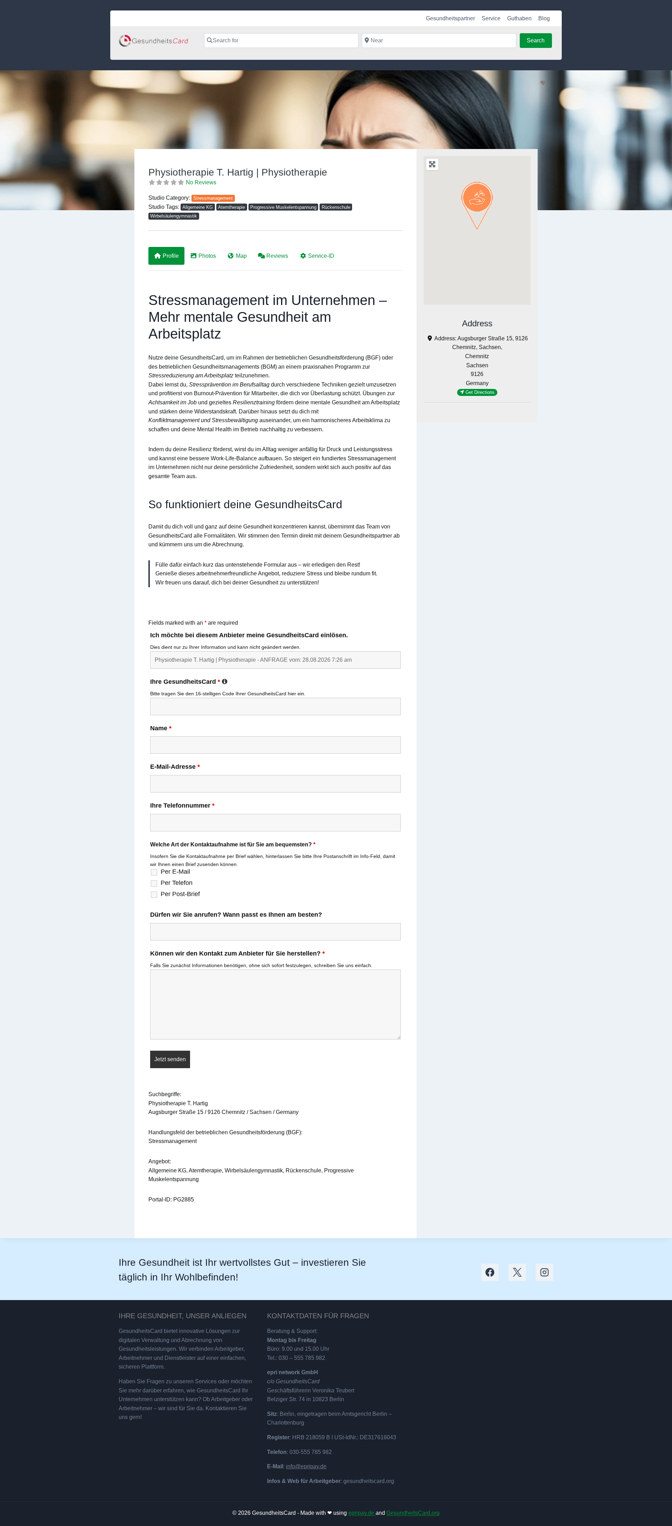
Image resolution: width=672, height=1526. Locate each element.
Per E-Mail (175, 871)
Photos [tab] (207, 256)
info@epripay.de (306, 1466)
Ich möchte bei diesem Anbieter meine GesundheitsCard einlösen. (249, 635)
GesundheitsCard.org (413, 1513)
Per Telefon (176, 882)
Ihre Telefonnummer (182, 805)
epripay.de (362, 1513)
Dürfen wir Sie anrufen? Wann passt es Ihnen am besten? (236, 914)
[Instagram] (544, 1273)
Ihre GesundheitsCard (188, 681)
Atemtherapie (231, 207)
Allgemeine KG (197, 207)
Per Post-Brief (180, 893)
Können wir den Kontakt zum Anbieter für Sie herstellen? (237, 953)
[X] (517, 1273)
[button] (477, 206)
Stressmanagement (213, 198)
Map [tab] (241, 256)
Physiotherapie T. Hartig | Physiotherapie (237, 172)
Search (539, 40)
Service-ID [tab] (321, 256)
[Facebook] (490, 1273)
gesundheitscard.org (368, 1481)
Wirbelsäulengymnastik (173, 216)
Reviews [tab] (277, 256)
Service (491, 18)
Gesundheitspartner (450, 18)
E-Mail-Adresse (175, 766)
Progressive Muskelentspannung (283, 207)
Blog (544, 18)
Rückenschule (336, 207)
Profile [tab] (171, 256)
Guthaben (519, 18)
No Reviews (201, 182)
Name (161, 728)
